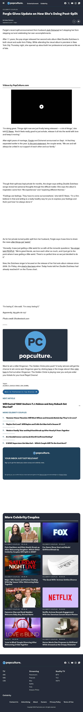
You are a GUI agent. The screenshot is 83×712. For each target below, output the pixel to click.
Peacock (32, 678)
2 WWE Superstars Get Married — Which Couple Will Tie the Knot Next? (36, 443)
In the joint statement (37, 143)
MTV (57, 675)
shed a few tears (28, 266)
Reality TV (60, 671)
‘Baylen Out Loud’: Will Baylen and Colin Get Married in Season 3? (33, 424)
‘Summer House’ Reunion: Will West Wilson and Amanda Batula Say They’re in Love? (41, 418)
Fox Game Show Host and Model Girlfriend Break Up (56, 548)
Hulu (30, 687)
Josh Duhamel (52, 30)
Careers (44, 702)
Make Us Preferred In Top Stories (19, 392)
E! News (10, 131)
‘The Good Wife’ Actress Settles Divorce (60, 579)
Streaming (34, 671)
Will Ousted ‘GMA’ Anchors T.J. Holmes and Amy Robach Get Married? (35, 405)
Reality (8, 639)
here (50, 369)
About (35, 702)
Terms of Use (43, 474)
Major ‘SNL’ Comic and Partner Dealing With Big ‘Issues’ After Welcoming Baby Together (21, 581)
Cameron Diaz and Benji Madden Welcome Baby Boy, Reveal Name (19, 613)
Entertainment (32, 3)
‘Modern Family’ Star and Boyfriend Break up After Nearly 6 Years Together (37, 430)
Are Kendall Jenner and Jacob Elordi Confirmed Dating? (29, 437)
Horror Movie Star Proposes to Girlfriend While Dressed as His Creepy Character (60, 643)
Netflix (31, 684)
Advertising (25, 702)
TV (4, 671)
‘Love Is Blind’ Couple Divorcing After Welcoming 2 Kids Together (21, 643)
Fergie (31, 140)
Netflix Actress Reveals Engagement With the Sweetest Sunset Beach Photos (60, 613)
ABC (4, 675)
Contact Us (14, 702)
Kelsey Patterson (8, 20)
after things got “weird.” (21, 242)
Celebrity (44, 3)
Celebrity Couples (10, 9)
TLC (57, 678)
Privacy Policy (63, 474)
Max (30, 681)
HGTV (58, 681)
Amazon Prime (34, 690)
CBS (4, 681)
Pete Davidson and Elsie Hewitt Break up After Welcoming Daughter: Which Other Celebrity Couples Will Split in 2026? (22, 549)
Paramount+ (33, 675)
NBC (4, 678)
